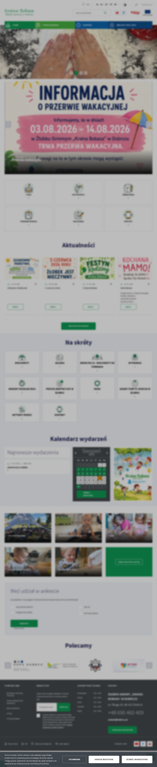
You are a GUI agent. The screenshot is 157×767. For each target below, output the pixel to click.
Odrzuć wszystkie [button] (104, 759)
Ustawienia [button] (74, 759)
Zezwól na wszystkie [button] (137, 759)
